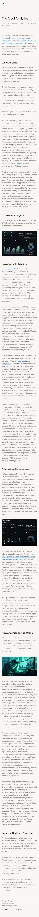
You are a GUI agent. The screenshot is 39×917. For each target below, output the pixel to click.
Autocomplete (21, 361)
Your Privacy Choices (9, 905)
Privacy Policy (7, 900)
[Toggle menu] (35, 3)
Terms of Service (8, 903)
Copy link (5, 26)
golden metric (11, 269)
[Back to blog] (3, 12)
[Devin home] (3, 3)
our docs (18, 163)
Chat (6, 366)
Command (6, 364)
